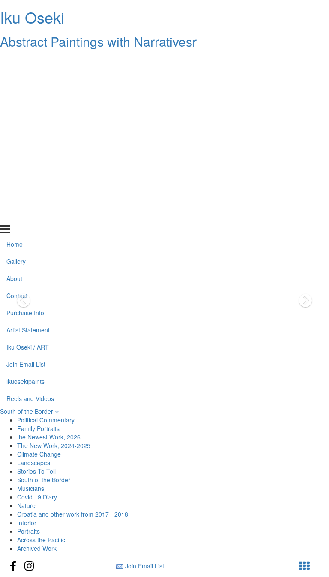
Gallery (16, 78)
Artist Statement (28, 147)
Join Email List (25, 180)
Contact (16, 112)
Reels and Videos (30, 215)
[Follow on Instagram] (29, 566)
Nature (26, 505)
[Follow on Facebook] (13, 566)
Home (14, 61)
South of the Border (27, 411)
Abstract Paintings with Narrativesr (98, 41)
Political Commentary (46, 420)
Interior (26, 522)
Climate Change (39, 454)
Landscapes (33, 462)
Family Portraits (38, 428)
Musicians (30, 488)
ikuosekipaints (25, 198)
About (14, 95)
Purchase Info (25, 130)
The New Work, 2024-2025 (53, 445)
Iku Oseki (32, 17)
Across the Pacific (41, 539)
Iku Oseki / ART (27, 164)
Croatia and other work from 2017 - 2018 (72, 514)
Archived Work (37, 548)
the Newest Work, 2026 (49, 437)
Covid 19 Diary (37, 497)
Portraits (28, 531)
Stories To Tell (36, 471)
